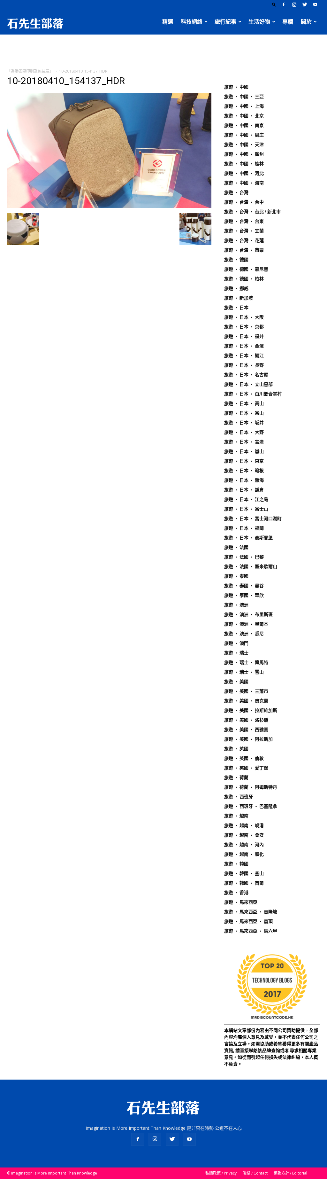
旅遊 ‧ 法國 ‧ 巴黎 (244, 556)
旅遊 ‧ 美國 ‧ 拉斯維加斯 (250, 710)
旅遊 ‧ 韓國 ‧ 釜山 (244, 873)
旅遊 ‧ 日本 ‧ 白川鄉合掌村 (253, 393)
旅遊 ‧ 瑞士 (236, 652)
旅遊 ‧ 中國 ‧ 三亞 (244, 96)
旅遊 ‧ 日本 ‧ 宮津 (244, 441)
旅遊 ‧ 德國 (236, 259)
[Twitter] (304, 4)
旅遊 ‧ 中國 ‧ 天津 (244, 144)
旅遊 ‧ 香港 (236, 892)
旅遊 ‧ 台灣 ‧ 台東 (244, 221)
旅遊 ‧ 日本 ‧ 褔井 (244, 336)
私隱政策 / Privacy (221, 1173)
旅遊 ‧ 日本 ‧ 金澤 (244, 345)
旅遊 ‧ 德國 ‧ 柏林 (244, 278)
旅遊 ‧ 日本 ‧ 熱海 (244, 480)
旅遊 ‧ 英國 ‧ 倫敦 (244, 758)
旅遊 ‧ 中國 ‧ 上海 (244, 106)
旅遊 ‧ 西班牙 (238, 796)
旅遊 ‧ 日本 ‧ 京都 (244, 326)
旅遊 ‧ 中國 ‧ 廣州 (244, 154)
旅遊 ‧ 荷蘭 (236, 777)
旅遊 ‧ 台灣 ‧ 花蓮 (244, 240)
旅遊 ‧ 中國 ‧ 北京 (244, 115)
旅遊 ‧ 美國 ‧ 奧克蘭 (246, 700)
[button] (274, 4)
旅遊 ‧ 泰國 (236, 576)
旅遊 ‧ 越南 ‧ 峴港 (244, 825)
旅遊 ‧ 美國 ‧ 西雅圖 (246, 729)
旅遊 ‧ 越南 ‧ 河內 (244, 844)
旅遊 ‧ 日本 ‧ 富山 (244, 413)
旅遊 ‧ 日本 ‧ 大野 (244, 432)
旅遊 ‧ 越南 (236, 815)
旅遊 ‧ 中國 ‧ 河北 (244, 173)
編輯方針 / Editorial (290, 1173)
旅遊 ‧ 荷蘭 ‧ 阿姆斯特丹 (250, 787)
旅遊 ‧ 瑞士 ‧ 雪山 (244, 672)
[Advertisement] (163, 51)
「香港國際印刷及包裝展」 (30, 71)
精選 (167, 22)
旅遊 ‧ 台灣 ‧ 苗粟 (244, 250)
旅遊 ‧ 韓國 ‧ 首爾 (244, 883)
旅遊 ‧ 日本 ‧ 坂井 (244, 422)
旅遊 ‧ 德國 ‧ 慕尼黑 (246, 269)
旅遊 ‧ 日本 (236, 307)
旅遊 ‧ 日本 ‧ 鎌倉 (244, 489)
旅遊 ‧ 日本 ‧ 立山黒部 (248, 384)
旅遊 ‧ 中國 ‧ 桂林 (244, 163)
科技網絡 (191, 22)
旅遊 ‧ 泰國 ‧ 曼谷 (244, 585)
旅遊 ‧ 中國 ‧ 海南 (244, 182)
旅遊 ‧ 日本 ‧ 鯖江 (244, 355)
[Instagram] (294, 4)
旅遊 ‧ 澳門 (236, 643)
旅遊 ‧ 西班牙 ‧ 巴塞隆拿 (250, 806)
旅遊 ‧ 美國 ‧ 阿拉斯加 (248, 739)
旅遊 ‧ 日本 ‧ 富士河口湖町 (253, 518)
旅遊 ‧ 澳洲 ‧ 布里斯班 (248, 614)
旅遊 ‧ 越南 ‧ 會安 (244, 835)
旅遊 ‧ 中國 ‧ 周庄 (244, 134)
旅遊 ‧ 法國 (236, 547)
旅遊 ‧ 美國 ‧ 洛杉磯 (246, 719)
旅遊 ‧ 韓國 (236, 863)
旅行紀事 (225, 22)
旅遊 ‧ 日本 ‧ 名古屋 (246, 374)
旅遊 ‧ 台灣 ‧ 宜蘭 (244, 230)
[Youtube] (315, 4)
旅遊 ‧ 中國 (236, 87)
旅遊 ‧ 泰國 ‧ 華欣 (244, 595)
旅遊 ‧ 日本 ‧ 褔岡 (244, 528)
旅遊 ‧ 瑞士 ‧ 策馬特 (246, 662)
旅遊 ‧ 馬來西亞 (240, 902)
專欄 (287, 22)
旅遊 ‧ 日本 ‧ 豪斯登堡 (248, 537)
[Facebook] (283, 4)
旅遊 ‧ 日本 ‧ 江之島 (246, 499)
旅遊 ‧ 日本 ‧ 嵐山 (244, 451)
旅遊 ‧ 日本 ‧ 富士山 (246, 508)
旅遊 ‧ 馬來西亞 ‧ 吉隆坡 (250, 911)
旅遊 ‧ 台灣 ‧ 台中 (244, 202)
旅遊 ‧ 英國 (236, 748)
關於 (306, 22)
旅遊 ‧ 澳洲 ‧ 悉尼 (244, 633)
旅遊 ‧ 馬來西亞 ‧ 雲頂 (248, 921)
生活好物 (259, 22)
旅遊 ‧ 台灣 (236, 192)
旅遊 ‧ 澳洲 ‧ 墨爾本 (246, 624)
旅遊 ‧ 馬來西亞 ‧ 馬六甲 (250, 930)
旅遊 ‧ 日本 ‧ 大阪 (244, 317)
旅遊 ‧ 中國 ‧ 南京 (244, 125)
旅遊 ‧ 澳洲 (236, 604)
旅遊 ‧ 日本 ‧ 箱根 (244, 470)
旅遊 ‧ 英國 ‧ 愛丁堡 (246, 767)
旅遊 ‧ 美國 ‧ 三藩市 (246, 691)
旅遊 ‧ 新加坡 (238, 298)
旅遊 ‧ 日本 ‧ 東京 (244, 461)
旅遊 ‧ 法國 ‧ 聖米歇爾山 (250, 566)
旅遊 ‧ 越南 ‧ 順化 (244, 854)
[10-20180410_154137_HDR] (109, 206)
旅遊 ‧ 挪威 (236, 288)
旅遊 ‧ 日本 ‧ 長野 (244, 365)
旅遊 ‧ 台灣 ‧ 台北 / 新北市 (252, 211)
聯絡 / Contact (255, 1173)
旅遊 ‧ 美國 (236, 681)
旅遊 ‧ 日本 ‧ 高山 (244, 403)
